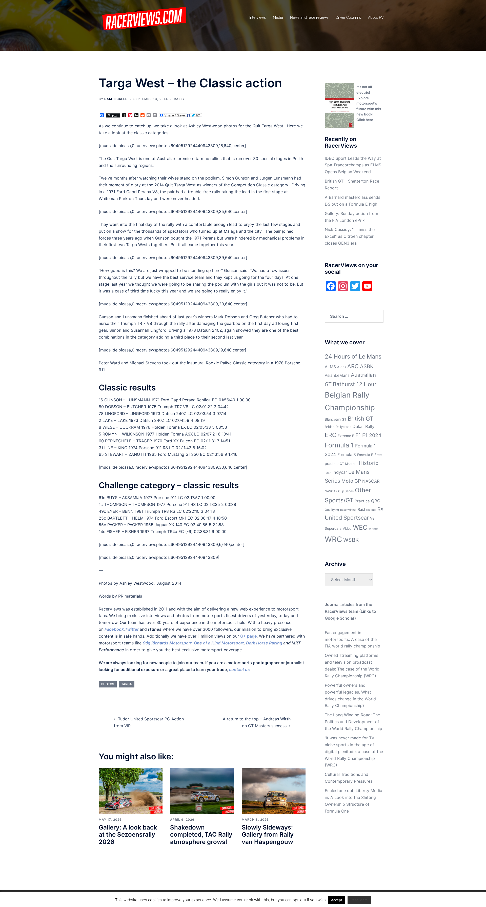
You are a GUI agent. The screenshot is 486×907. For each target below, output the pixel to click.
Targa (126, 684)
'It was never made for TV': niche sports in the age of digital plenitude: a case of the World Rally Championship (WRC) (354, 751)
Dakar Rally (363, 426)
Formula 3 (346, 454)
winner (373, 528)
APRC (341, 367)
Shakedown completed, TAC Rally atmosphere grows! (201, 835)
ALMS (330, 366)
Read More (359, 900)
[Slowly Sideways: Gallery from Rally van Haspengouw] (274, 790)
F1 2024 (371, 435)
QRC (375, 500)
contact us (239, 669)
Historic (368, 463)
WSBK (351, 540)
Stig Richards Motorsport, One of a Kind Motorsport (193, 642)
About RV (376, 17)
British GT (360, 418)
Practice (362, 501)
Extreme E (346, 436)
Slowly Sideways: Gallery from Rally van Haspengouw (268, 835)
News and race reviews (309, 17)
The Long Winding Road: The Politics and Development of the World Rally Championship (353, 721)
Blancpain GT (336, 419)
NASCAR (371, 481)
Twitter (132, 629)
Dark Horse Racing (264, 642)
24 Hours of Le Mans (353, 356)
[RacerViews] (142, 17)
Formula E (365, 455)
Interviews (257, 17)
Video (347, 528)
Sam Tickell (115, 99)
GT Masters (348, 464)
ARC (353, 366)
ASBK (366, 366)
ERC (330, 435)
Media (278, 17)
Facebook (114, 629)
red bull (371, 509)
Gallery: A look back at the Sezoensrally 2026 (128, 835)
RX (380, 509)
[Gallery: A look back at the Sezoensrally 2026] (131, 790)
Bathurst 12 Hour (354, 384)
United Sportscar (347, 517)
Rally (179, 99)
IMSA (328, 473)
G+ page (248, 636)
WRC (333, 539)
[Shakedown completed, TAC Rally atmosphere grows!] (202, 790)
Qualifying (332, 509)
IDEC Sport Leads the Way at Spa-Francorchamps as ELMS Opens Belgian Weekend (353, 165)
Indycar (340, 472)
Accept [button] (336, 900)
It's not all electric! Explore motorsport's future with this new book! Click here (368, 103)
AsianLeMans (337, 375)
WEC (360, 527)
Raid (361, 509)
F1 (358, 435)
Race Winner (348, 509)
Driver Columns (348, 17)
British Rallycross (338, 427)
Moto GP (351, 481)
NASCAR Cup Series (339, 491)
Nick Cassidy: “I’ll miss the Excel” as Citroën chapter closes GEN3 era (350, 236)
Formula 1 (339, 445)
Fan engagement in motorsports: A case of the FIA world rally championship (352, 639)
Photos (107, 684)
